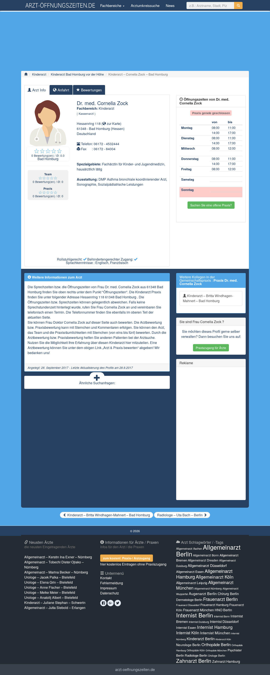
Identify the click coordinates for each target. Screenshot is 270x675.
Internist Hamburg (215, 627)
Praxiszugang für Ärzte (211, 348)
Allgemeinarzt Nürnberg (208, 588)
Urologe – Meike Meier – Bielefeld (49, 592)
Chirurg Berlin (228, 593)
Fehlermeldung (111, 582)
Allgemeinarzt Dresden (203, 560)
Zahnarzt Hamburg (226, 661)
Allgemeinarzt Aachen (189, 549)
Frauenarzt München (198, 609)
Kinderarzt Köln (223, 639)
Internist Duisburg (199, 622)
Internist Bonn (222, 616)
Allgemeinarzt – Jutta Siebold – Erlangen (54, 607)
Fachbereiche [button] (110, 5)
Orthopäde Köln (196, 650)
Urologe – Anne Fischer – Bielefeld (50, 587)
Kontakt (106, 577)
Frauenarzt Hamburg (214, 604)
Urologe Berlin (216, 655)
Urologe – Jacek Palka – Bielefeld (49, 577)
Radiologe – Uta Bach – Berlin (180, 515)
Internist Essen (186, 627)
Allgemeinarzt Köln (215, 577)
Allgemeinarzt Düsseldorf (207, 565)
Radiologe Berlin (196, 655)
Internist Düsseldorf (224, 621)
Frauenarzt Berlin (220, 599)
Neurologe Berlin (188, 644)
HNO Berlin (223, 609)
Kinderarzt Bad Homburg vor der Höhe (77, 74)
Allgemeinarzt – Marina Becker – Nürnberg (56, 572)
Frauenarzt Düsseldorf (188, 605)
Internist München (215, 632)
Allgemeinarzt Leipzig (191, 582)
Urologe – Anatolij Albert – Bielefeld (51, 597)
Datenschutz (109, 593)
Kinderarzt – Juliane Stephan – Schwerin (54, 602)
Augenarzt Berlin (203, 593)
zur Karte (113, 123)
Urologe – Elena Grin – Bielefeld (48, 582)
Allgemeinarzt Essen (190, 571)
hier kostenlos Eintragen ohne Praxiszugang (133, 564)
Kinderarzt (39, 74)
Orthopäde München (216, 650)
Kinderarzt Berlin (201, 638)
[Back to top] (260, 667)
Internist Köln (187, 632)
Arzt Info (38, 89)
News (170, 5)
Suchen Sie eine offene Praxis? (211, 205)
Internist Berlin (194, 615)
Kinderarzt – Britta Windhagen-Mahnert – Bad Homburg (208, 298)
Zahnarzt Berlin (193, 660)
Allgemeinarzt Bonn (206, 555)
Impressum (108, 588)
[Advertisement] (135, 41)
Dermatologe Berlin (189, 599)
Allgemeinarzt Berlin (208, 550)
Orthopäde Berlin (216, 644)
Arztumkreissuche (145, 5)
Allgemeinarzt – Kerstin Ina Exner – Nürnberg (58, 557)
